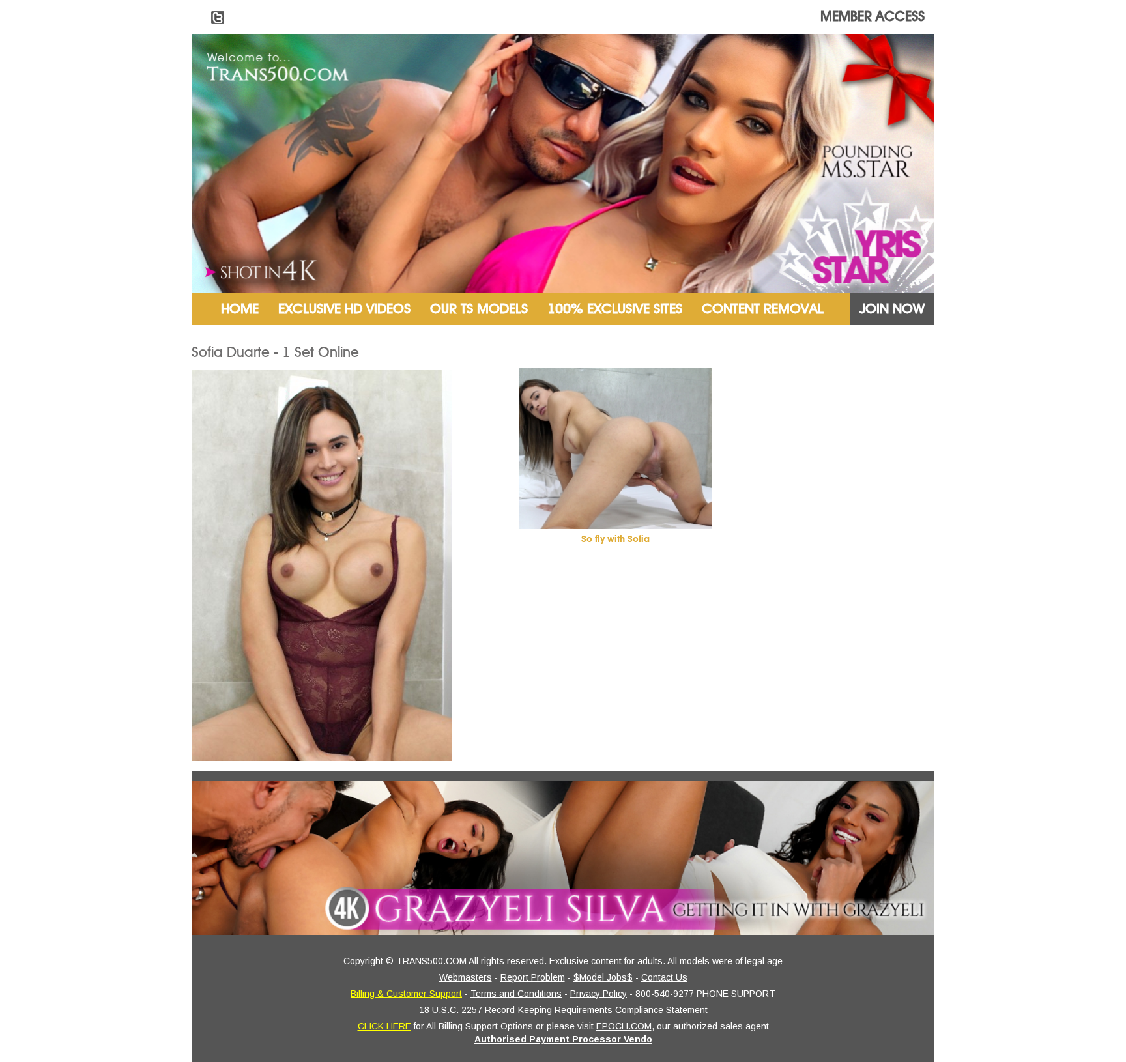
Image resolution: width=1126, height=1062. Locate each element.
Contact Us (664, 977)
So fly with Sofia (615, 539)
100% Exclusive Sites (614, 309)
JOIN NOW (892, 309)
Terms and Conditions (516, 993)
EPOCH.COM (624, 1026)
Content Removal (763, 309)
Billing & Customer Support (406, 993)
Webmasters (465, 977)
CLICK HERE (384, 1026)
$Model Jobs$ (603, 977)
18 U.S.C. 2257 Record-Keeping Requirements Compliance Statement (563, 1010)
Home (240, 309)
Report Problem (532, 977)
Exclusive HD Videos (344, 309)
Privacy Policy (598, 993)
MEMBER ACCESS (872, 16)
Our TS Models (479, 309)
